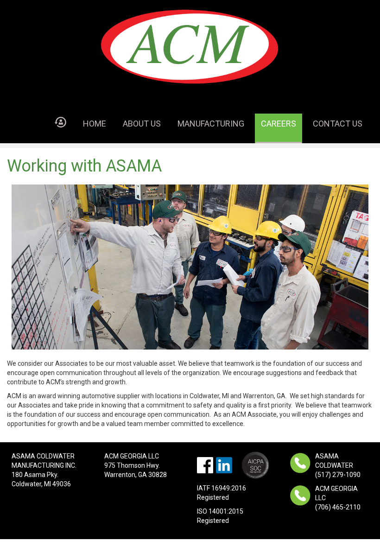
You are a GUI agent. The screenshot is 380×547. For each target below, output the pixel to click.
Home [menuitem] (94, 123)
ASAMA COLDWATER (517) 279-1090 (338, 465)
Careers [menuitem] (278, 123)
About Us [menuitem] (142, 123)
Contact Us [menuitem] (337, 123)
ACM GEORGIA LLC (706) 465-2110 (338, 498)
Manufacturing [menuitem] (210, 123)
